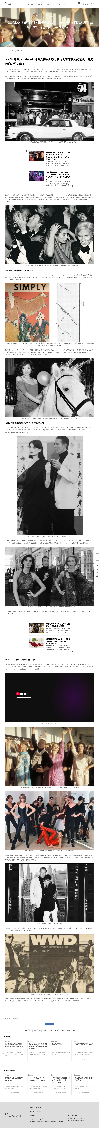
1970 (56, 1030)
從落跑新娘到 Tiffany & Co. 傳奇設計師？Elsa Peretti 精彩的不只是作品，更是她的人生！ (58, 641)
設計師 (25, 1030)
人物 (39, 1030)
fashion (44, 1030)
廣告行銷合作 (33, 1111)
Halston (68, 1030)
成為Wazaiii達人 (39, 1121)
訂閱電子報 (60, 1121)
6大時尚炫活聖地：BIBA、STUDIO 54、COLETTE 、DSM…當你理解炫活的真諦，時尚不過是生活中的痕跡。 (58, 175)
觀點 (30, 1030)
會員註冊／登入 (49, 1119)
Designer (51, 1030)
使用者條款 (47, 1121)
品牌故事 (32, 1119)
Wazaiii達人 (37, 1119)
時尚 (35, 1030)
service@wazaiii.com (79, 1120)
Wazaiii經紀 (32, 1121)
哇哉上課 (43, 1119)
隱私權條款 (53, 1121)
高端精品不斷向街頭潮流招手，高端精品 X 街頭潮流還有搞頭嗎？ (58, 625)
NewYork (62, 1030)
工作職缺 (39, 1111)
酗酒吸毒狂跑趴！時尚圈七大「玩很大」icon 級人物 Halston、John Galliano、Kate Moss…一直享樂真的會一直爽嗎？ (58, 155)
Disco (74, 1030)
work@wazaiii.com (78, 1118)
